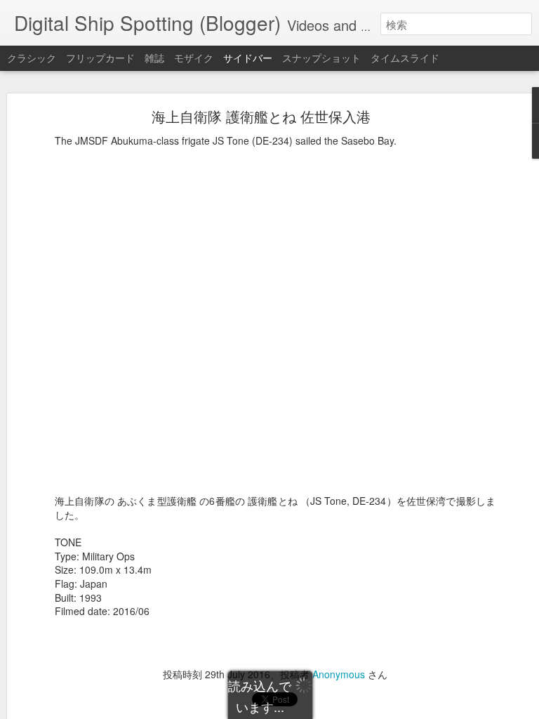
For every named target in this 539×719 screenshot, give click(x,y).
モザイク (193, 58)
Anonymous (338, 674)
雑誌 (154, 58)
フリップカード (100, 58)
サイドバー (247, 58)
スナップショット (321, 58)
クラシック (31, 58)
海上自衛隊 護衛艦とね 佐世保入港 (261, 116)
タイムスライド (405, 58)
